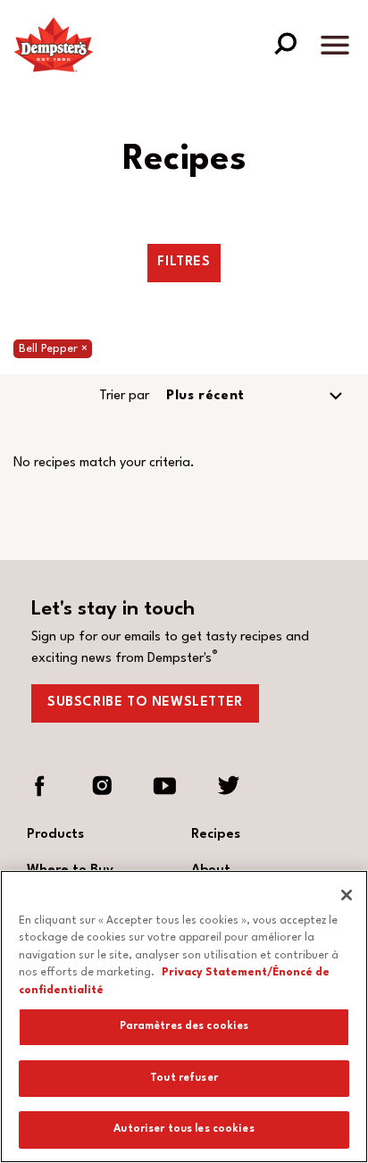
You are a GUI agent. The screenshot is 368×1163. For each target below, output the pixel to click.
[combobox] (256, 396)
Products (55, 834)
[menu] (335, 48)
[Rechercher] (284, 42)
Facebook (40, 786)
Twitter (227, 786)
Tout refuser (184, 1078)
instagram (102, 786)
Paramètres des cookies (184, 1026)
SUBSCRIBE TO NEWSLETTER (145, 702)
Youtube (165, 786)
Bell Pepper (55, 349)
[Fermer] (346, 895)
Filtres (183, 262)
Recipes (215, 834)
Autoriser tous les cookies (183, 1129)
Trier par (124, 396)
